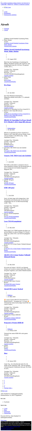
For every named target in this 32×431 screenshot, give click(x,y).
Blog (5, 410)
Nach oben (4, 420)
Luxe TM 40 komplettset (12, 221)
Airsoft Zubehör (12, 46)
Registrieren (7, 13)
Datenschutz (7, 413)
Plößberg (10, 295)
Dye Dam (7, 85)
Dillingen (10, 329)
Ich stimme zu (7, 426)
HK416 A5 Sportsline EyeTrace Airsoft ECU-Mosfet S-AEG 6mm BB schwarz (17, 121)
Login (5, 11)
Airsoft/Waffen (12, 81)
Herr (5, 353)
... (4, 385)
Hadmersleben (11, 128)
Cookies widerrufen (6, 429)
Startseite (6, 28)
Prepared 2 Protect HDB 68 (13, 323)
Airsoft (6, 30)
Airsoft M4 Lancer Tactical (13, 289)
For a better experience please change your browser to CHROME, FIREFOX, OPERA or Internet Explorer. (15, 3)
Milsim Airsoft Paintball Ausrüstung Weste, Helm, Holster (16, 50)
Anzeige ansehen (8, 75)
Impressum (7, 411)
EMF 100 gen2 (9, 188)
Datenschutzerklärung (8, 428)
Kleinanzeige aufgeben (10, 14)
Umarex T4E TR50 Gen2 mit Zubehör (17, 155)
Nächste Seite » (8, 388)
